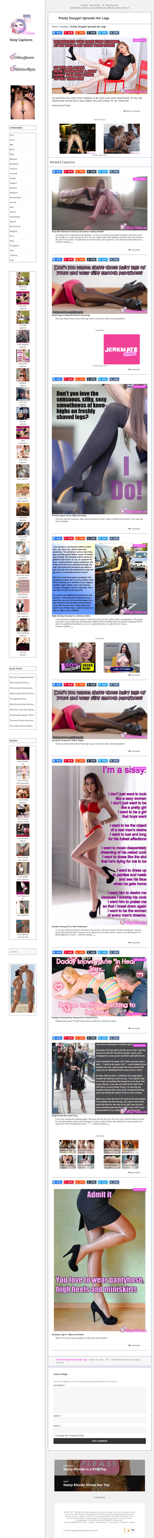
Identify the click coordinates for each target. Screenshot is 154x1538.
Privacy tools (113, 1522)
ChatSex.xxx (86, 8)
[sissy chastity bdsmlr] (22, 830)
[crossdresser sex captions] (22, 586)
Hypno (13, 221)
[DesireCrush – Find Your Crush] (23, 102)
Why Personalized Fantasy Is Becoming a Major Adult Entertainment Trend (22, 704)
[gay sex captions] (22, 413)
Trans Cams (94, 5)
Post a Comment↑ (133, 111)
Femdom (14, 192)
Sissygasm (14, 245)
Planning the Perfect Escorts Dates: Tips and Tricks (20, 682)
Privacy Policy (76, 1435)
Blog (12, 154)
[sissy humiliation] (22, 432)
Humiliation (15, 216)
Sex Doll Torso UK (99, 8)
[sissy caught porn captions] (22, 868)
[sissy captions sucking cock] (22, 926)
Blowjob (13, 159)
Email (58, 1425)
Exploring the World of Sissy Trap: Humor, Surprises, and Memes (22, 693)
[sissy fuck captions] (22, 509)
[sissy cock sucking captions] (22, 567)
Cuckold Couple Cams (99, 155)
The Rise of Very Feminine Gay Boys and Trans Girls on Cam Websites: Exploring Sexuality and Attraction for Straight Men (22, 720)
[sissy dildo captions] (22, 355)
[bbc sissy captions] (22, 278)
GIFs (12, 207)
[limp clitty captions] (22, 451)
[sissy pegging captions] (22, 336)
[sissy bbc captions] (22, 317)
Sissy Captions (21, 40)
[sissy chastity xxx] (22, 753)
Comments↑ (136, 250)
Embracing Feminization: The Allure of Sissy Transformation (21, 688)
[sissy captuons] (22, 907)
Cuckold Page (99, 1497)
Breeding (14, 164)
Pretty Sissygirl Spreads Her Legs (71, 1359)
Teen (12, 250)
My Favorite (15, 226)
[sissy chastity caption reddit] (22, 811)
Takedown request (127, 1522)
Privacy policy (101, 1522)
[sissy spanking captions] (22, 624)
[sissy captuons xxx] (22, 888)
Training (13, 255)
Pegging (13, 231)
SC (108, 1359)
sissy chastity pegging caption (23, 802)
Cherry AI (125, 8)
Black (12, 149)
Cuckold (13, 173)
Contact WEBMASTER (72, 1522)
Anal (12, 135)
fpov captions (22, 479)
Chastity (13, 168)
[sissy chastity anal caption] (22, 849)
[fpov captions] (22, 471)
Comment (60, 1385)
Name (57, 1416)
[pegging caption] (22, 374)
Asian (12, 139)
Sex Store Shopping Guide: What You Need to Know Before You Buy (22, 677)
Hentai (13, 212)
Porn (12, 236)
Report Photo (139, 40)
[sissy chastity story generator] (22, 772)
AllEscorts (110, 8)
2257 (85, 1522)
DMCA (91, 1522)
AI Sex (118, 8)
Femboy (13, 188)
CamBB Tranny (75, 8)
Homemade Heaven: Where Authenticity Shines (22, 715)
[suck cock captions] (22, 394)
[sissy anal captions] (22, 297)
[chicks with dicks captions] (22, 490)
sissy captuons (23, 915)
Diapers (13, 183)
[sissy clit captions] (22, 644)
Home (55, 26)
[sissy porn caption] (22, 528)
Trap (12, 260)
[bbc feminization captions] (22, 605)
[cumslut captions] (22, 548)
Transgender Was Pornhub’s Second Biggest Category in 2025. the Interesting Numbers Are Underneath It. (22, 698)
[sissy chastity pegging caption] (22, 791)
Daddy (13, 178)
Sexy (12, 240)
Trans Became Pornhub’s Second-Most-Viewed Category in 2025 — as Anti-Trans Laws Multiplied (22, 726)
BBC (11, 144)
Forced (13, 202)
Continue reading (64, 242)
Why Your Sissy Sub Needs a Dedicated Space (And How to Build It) (22, 709)
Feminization (15, 197)
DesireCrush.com (112, 5)
